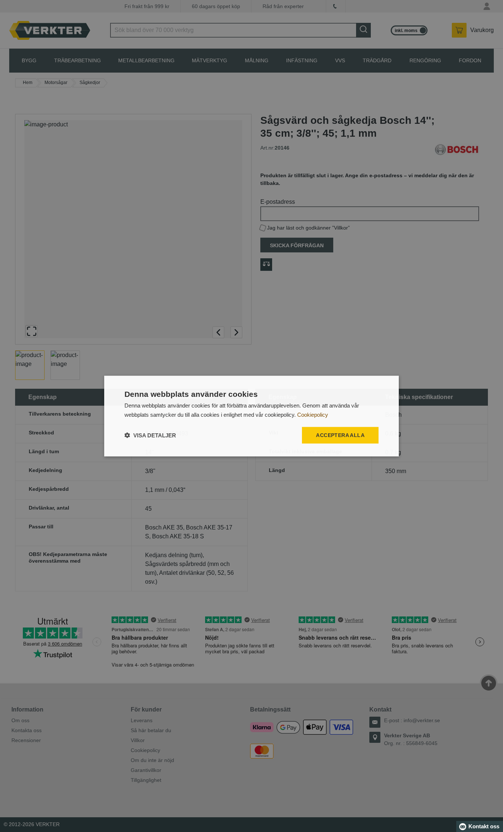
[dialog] (251, 416)
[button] (150, 435)
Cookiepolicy (312, 415)
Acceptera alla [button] (340, 435)
